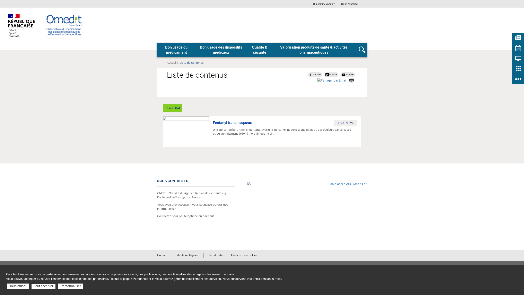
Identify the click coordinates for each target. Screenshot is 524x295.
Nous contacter (349, 4)
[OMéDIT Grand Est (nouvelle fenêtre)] (307, 210)
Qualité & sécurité (259, 50)
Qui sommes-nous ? (324, 4)
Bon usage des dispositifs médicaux (221, 50)
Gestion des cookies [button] (244, 255)
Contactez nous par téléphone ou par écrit (185, 216)
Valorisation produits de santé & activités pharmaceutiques (314, 50)
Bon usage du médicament (176, 50)
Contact (162, 255)
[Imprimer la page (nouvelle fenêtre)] (351, 80)
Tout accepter (43, 286)
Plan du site (215, 255)
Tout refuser (17, 286)
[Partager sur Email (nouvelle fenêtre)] (332, 80)
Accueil (171, 62)
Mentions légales (187, 255)
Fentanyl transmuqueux (232, 122)
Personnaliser (71, 286)
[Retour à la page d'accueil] (63, 25)
